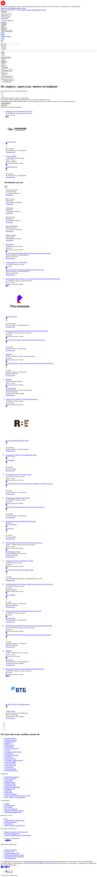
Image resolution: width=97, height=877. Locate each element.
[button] (3, 33)
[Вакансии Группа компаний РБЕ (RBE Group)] (50, 423)
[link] (4, 28)
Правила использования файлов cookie (33, 10)
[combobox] (9, 44)
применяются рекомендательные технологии (38, 861)
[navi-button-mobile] (3, 38)
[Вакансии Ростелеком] (50, 301)
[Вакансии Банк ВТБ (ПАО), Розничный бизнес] (50, 690)
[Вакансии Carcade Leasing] (50, 129)
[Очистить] (3, 48)
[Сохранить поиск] (3, 53)
